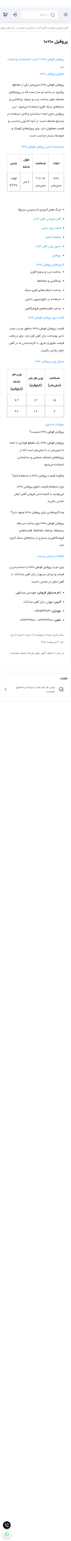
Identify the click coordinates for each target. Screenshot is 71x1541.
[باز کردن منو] (65, 15)
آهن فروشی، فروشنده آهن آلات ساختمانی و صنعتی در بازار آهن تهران (34, 27)
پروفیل (56, 255)
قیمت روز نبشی (51, 228)
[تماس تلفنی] (7, 1525)
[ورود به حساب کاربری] (15, 15)
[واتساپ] (7, 1534)
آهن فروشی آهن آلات (47, 219)
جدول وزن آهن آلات (48, 246)
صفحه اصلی (53, 237)
